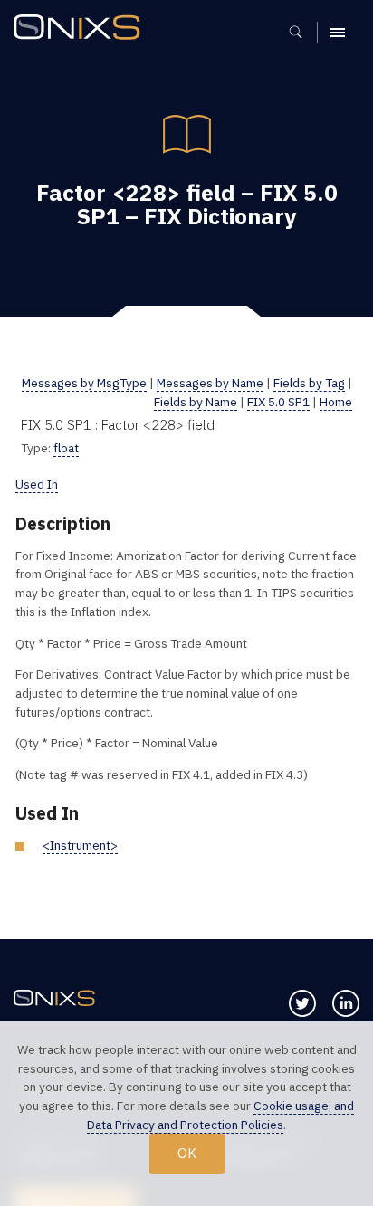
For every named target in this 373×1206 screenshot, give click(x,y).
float (66, 448)
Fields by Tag (309, 383)
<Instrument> (80, 845)
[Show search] (302, 32)
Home (336, 402)
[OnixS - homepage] (81, 29)
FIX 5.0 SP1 (278, 402)
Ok (186, 1153)
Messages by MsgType (84, 383)
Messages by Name (210, 383)
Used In (36, 484)
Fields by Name (195, 402)
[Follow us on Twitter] (302, 1003)
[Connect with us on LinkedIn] (345, 1003)
